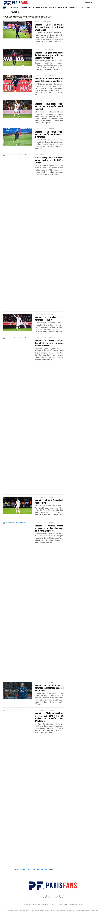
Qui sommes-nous (75, 904)
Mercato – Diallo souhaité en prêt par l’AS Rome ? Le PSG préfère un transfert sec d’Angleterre (49, 717)
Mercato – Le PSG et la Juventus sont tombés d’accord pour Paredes (49, 688)
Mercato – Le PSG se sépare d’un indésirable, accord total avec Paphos (49, 27)
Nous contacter (43, 904)
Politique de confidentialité (58, 904)
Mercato (62, 7)
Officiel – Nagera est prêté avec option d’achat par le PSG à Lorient (49, 160)
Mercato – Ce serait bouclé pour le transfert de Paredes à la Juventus (49, 134)
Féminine (15, 12)
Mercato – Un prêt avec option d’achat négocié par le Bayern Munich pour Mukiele (49, 55)
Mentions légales (30, 904)
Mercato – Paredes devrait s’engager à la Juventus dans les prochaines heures (49, 528)
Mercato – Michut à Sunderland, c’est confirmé (49, 501)
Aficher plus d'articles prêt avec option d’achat (33, 869)
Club (37, 154)
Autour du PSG (40, 7)
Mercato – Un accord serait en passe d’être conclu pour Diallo (49, 79)
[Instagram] (61, 896)
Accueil (14, 7)
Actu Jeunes (85, 7)
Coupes (72, 7)
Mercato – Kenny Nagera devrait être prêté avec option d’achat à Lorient (49, 343)
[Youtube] (56, 896)
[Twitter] (50, 896)
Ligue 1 (52, 7)
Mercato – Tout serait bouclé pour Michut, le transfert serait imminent (49, 106)
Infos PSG (25, 7)
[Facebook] (45, 896)
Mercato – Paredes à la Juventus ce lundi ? (49, 318)
